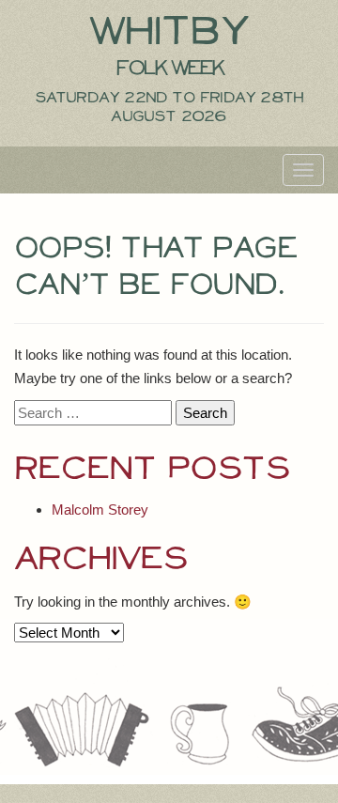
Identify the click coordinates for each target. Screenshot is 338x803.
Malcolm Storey (100, 509)
